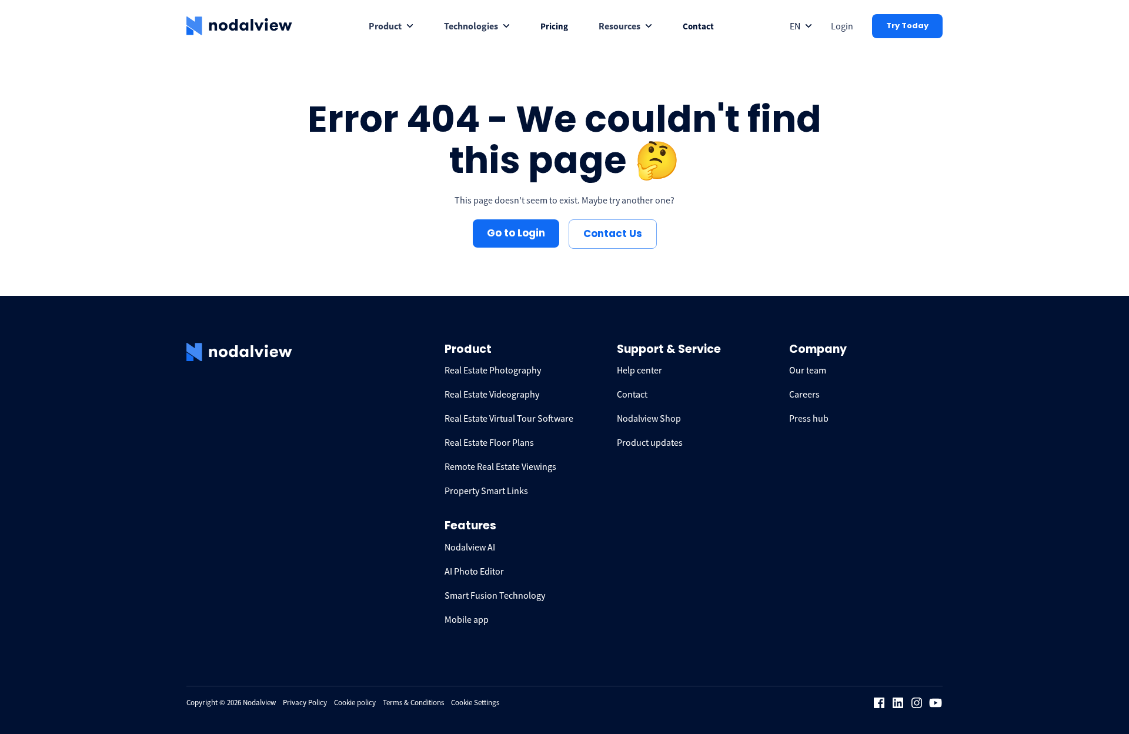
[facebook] (879, 703)
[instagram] (917, 703)
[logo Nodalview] (239, 25)
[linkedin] (898, 703)
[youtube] (935, 703)
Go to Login (516, 233)
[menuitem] (391, 26)
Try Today (907, 25)
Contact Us (612, 233)
